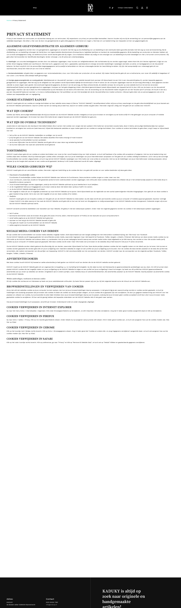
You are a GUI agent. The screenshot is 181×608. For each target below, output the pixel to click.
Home (9, 20)
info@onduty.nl (51, 605)
